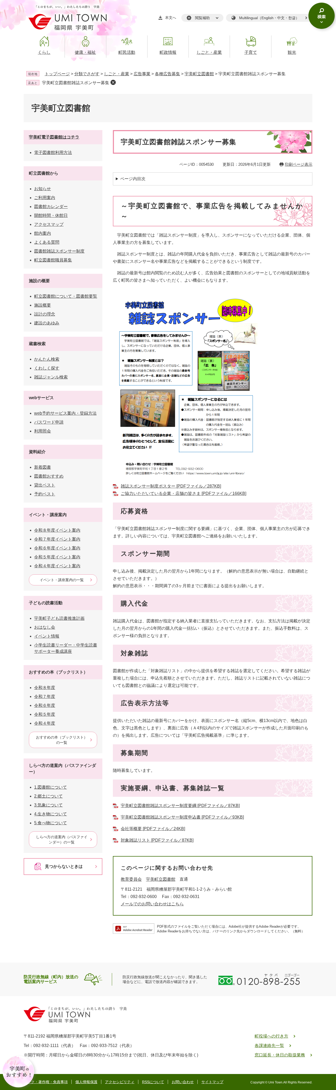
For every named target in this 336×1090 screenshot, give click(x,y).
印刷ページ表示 (298, 164)
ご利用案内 (44, 197)
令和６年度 (44, 705)
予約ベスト (44, 494)
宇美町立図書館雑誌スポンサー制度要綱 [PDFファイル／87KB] (180, 805)
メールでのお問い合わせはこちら (152, 904)
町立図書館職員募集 (53, 260)
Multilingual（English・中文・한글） (269, 18)
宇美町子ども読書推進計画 (59, 618)
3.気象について (48, 805)
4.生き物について (50, 814)
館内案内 (42, 233)
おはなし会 (44, 627)
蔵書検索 (37, 343)
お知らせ (42, 188)
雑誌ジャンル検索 (51, 377)
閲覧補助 (202, 18)
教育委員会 (131, 879)
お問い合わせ (183, 1082)
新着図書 (42, 467)
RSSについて (153, 1082)
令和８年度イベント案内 (57, 530)
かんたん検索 (46, 359)
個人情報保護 (86, 1082)
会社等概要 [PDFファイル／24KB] (153, 828)
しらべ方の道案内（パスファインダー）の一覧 (61, 839)
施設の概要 (39, 281)
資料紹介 (37, 452)
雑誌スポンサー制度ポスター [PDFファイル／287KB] (171, 486)
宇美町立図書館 (199, 74)
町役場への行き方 (271, 1036)
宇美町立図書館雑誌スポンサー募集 (75, 83)
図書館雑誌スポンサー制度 (59, 251)
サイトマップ (212, 1082)
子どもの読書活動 (45, 603)
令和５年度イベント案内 (57, 557)
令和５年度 (44, 714)
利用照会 (42, 431)
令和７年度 (44, 696)
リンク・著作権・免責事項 (46, 1082)
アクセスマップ (49, 224)
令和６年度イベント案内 (57, 548)
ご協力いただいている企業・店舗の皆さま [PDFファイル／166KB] (183, 493)
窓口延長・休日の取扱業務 (280, 1055)
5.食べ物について (50, 823)
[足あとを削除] (113, 82)
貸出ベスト (44, 485)
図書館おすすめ (49, 476)
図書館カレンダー (51, 206)
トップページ (57, 74)
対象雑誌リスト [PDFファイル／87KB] (157, 840)
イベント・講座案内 (48, 514)
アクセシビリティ (119, 1082)
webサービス (41, 398)
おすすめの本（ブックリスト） (58, 672)
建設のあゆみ (46, 323)
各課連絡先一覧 (269, 1045)
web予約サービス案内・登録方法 (65, 413)
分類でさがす (86, 74)
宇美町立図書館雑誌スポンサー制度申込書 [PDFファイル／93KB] (182, 817)
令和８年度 (44, 687)
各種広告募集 (167, 74)
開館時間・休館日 (51, 215)
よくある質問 (46, 242)
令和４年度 (44, 723)
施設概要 (42, 305)
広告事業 (142, 74)
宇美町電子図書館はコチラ (54, 137)
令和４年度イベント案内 (57, 566)
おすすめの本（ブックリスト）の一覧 (61, 740)
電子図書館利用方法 (53, 152)
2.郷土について (48, 796)
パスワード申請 (49, 422)
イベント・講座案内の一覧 (62, 580)
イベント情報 (46, 636)
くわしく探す (46, 368)
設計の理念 (44, 314)
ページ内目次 (132, 179)
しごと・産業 (116, 74)
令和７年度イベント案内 (57, 539)
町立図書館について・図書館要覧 (65, 296)
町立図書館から (43, 173)
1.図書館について (50, 787)
